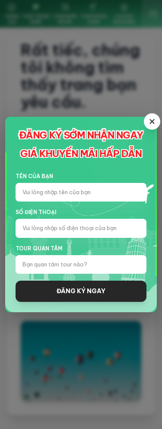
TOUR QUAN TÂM (39, 248)
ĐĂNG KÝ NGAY (81, 291)
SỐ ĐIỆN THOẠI (36, 212)
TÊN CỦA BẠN (34, 176)
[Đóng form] (152, 121)
